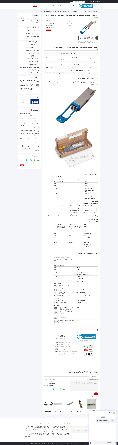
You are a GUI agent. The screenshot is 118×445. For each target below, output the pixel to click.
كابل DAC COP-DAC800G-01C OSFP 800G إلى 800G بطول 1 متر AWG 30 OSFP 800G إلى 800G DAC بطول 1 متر (48, 410)
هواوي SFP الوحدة (35, 30)
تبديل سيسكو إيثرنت (34, 33)
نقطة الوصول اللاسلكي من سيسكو (31, 67)
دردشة (48, 30)
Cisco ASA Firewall (34, 53)
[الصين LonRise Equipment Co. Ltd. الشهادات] (23, 101)
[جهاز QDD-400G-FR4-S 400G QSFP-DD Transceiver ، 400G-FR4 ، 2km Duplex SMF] (91, 404)
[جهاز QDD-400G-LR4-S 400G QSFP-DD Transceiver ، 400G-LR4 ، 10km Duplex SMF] (69, 404)
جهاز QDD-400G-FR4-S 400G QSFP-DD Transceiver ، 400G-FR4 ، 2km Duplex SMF (91, 410)
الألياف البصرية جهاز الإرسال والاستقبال (87, 371)
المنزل (30, 5)
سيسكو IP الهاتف (35, 42)
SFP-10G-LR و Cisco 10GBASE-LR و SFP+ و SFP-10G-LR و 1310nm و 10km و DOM (60, 427)
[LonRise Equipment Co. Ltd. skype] (28, 160)
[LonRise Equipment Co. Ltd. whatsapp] (35, 160)
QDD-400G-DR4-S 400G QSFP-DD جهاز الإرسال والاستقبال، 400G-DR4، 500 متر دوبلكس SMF (80, 410)
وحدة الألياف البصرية (75, 371)
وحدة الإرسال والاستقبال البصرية (85, 11)
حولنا (45, 5)
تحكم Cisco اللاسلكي (34, 58)
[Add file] (115, 442)
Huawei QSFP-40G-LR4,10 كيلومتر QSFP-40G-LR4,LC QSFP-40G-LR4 (83, 372)
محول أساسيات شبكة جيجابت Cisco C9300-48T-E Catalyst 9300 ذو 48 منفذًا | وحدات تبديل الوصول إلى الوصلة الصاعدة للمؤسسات (58, 410)
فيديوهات (40, 5)
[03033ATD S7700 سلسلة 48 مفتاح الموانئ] (37, 81)
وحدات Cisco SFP (35, 25)
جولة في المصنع (51, 5)
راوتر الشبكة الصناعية (34, 64)
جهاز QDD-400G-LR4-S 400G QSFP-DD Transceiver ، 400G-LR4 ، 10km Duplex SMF (69, 410)
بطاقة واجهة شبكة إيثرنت (33, 72)
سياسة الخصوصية (84, 443)
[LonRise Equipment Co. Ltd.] (85, 6)
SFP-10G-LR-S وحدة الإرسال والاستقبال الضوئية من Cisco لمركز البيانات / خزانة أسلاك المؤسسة (41, 430)
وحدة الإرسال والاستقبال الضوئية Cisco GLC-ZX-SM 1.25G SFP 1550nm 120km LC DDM (39, 427)
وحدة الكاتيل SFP (35, 70)
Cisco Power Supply (34, 50)
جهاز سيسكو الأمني (34, 36)
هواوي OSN (36, 44)
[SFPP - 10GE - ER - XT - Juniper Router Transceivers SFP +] (37, 89)
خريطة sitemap (27, 436)
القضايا (74, 5)
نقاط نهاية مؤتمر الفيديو (33, 39)
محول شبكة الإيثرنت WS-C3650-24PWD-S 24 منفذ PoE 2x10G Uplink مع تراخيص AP (60, 434)
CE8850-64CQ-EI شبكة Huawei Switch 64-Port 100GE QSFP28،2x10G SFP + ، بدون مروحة (60, 430)
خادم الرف (36, 56)
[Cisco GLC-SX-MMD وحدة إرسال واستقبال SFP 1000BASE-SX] (37, 85)
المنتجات (35, 5)
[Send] (91, 442)
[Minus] (91, 412)
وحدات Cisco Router (34, 47)
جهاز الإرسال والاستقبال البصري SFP (30, 21)
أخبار (70, 5)
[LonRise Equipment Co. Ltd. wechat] (31, 160)
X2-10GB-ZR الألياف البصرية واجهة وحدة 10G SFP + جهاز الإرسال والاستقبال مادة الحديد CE (39, 434)
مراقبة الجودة (59, 5)
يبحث (71, 1)
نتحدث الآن (90, 1)
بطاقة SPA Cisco (35, 61)
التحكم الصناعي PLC (34, 27)
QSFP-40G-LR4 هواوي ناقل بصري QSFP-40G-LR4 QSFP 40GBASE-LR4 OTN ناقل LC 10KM (87, 43)
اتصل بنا (65, 5)
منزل (98, 11)
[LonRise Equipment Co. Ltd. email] (39, 160)
